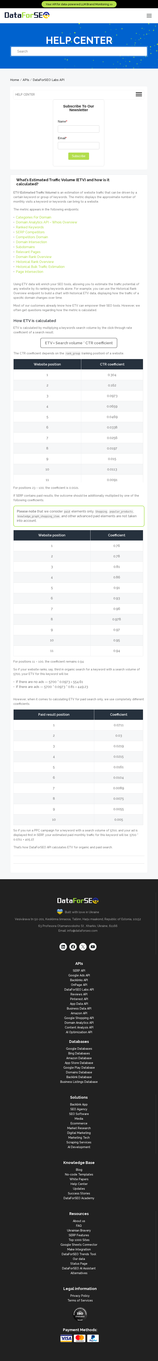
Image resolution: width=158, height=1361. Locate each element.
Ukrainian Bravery (79, 1230)
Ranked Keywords (30, 227)
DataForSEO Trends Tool (79, 1254)
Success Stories (79, 1193)
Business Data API (79, 1008)
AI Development (79, 1147)
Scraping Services (78, 1142)
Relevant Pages (28, 252)
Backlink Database (79, 1077)
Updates (79, 1188)
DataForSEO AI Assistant (79, 1268)
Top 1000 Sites (79, 1240)
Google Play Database (79, 1067)
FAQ (79, 1225)
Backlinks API (79, 980)
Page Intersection (29, 272)
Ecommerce (79, 1123)
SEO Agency (78, 1109)
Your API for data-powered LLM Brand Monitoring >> (79, 4)
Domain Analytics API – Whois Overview (46, 222)
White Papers (79, 1179)
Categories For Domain (33, 217)
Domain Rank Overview (34, 257)
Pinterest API (79, 999)
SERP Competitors (30, 232)
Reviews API (79, 994)
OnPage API (79, 984)
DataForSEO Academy (79, 1198)
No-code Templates (79, 1174)
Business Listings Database (79, 1081)
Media (79, 1118)
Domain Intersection (31, 242)
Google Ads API (79, 975)
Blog (79, 1169)
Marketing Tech (79, 1137)
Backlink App (79, 1104)
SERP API (79, 970)
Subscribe (78, 156)
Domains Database (79, 1072)
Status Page (78, 1263)
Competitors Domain (32, 237)
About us (79, 1221)
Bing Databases (79, 1053)
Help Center (79, 1184)
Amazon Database (79, 1058)
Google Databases (79, 1048)
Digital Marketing (79, 1133)
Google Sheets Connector (78, 1244)
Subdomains (25, 247)
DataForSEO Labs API (48, 80)
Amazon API (79, 1013)
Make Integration (79, 1249)
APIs (26, 80)
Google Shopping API (79, 1018)
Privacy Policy (80, 1295)
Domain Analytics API (79, 1022)
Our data (79, 1259)
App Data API (79, 1003)
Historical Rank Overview (35, 262)
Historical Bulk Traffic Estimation (40, 267)
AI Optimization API (79, 1032)
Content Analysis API (79, 1027)
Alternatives (79, 1273)
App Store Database (79, 1063)
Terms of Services (80, 1300)
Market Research (79, 1128)
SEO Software (79, 1114)
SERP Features (79, 1235)
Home (14, 80)
